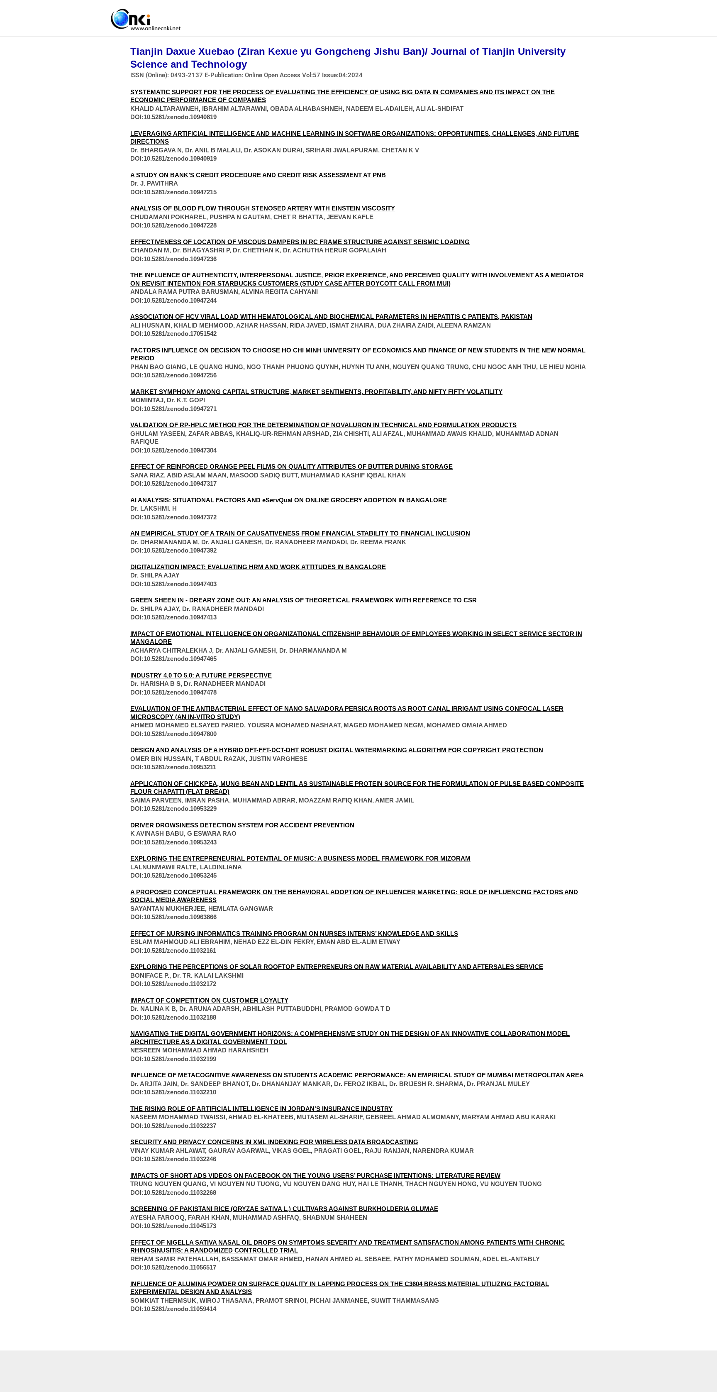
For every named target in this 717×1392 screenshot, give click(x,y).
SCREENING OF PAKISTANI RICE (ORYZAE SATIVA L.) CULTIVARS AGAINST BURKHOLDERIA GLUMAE (284, 1208)
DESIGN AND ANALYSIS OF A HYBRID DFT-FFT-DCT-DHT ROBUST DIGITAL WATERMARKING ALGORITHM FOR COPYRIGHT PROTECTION (336, 749)
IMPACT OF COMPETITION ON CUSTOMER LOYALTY (209, 1000)
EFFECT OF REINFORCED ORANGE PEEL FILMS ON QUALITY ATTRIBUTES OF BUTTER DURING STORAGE (291, 466)
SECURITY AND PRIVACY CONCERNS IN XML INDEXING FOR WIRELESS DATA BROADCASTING (274, 1141)
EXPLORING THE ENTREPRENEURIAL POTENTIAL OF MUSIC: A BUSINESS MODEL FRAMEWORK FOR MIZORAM (300, 858)
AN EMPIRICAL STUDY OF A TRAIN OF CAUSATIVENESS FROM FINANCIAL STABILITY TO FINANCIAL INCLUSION (300, 533)
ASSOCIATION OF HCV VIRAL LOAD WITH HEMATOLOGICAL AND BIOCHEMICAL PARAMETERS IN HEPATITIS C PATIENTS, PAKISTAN (331, 316)
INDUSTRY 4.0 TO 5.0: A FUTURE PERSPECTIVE (201, 675)
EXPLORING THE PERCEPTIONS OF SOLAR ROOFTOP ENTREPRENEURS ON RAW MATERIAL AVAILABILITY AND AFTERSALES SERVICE (336, 966)
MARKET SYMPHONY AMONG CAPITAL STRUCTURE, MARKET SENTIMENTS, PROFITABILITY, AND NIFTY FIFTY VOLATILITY (316, 391)
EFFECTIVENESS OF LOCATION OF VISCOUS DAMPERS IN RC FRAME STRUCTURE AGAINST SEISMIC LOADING (300, 241)
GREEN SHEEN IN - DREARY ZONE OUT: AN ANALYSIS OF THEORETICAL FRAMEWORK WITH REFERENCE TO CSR (303, 600)
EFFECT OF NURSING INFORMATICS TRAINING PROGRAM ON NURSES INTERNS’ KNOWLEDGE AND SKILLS (294, 933)
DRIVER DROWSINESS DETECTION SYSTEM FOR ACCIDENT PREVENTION (242, 825)
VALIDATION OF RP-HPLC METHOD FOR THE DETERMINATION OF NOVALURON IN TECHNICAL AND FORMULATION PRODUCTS (323, 424)
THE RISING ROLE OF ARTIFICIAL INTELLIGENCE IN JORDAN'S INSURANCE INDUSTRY (261, 1108)
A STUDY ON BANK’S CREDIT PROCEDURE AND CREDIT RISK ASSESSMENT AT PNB (258, 175)
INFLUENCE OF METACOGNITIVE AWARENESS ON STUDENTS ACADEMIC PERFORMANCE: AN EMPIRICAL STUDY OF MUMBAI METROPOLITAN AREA (357, 1075)
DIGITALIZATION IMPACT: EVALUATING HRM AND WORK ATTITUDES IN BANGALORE (258, 566)
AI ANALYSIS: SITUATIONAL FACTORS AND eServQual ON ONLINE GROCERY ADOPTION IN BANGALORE (288, 500)
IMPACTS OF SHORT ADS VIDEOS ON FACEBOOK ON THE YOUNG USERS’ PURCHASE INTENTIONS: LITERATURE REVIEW (315, 1175)
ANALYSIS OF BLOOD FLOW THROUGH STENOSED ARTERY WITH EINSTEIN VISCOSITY (262, 208)
